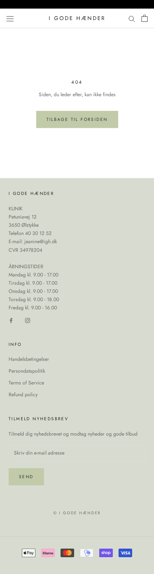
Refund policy (23, 394)
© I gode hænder (77, 513)
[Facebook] (11, 320)
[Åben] (10, 18)
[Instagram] (27, 320)
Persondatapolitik (27, 370)
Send (26, 477)
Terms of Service (26, 382)
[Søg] (132, 18)
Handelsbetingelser (29, 359)
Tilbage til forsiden (77, 119)
